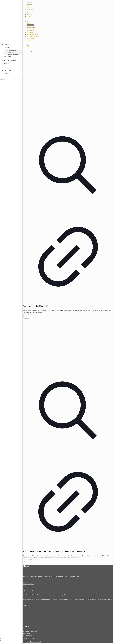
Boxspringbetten (31, 27)
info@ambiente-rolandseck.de (33, 642)
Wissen (28, 16)
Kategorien (29, 4)
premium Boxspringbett (33, 36)
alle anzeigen (30, 9)
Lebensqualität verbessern (33, 34)
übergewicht (30, 40)
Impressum (26, 582)
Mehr (24, 316)
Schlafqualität (30, 38)
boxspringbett (30, 25)
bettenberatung (30, 23)
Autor (28, 7)
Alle (27, 12)
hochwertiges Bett (31, 30)
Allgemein (29, 14)
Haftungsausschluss (28, 585)
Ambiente (29, 47)
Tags (28, 6)
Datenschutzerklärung (28, 584)
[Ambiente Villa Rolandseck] (11, 21)
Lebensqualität (30, 32)
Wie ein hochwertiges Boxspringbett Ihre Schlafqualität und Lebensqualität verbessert (56, 551)
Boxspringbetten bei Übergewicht (36, 306)
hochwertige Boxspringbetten (34, 28)
